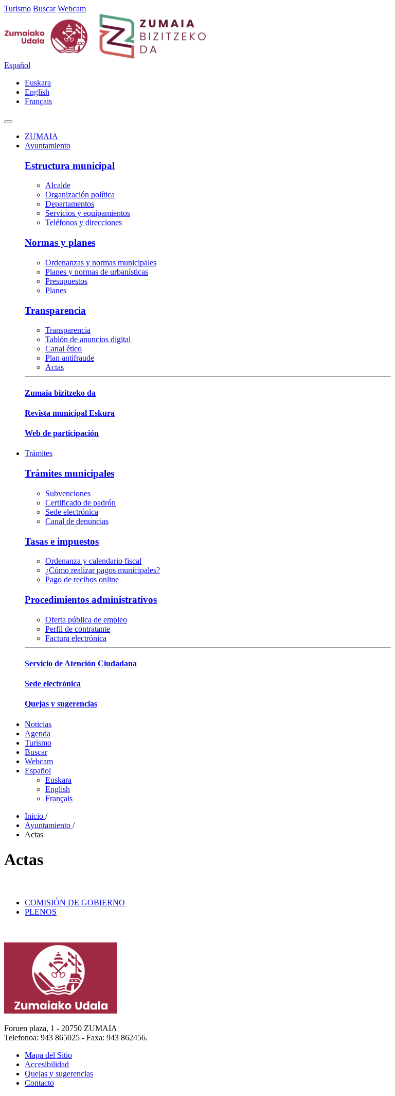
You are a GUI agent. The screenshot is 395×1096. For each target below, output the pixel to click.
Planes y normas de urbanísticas (96, 271)
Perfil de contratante (77, 629)
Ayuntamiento (49, 825)
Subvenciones (68, 493)
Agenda (37, 733)
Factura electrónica (75, 638)
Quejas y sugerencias (61, 703)
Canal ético (63, 348)
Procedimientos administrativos (91, 599)
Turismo (17, 8)
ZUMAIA (41, 136)
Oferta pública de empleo (86, 619)
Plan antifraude (69, 357)
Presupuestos (66, 281)
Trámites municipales (69, 473)
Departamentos (69, 203)
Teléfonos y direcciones (83, 222)
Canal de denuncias (77, 521)
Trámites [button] (38, 453)
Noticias (38, 724)
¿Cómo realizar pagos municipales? (102, 570)
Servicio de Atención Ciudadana (81, 663)
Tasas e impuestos (62, 541)
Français (38, 101)
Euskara (38, 82)
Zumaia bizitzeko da (60, 393)
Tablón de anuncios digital (88, 339)
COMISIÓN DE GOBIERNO (75, 902)
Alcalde (57, 185)
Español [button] (17, 65)
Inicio (35, 816)
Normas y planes (60, 242)
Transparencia (55, 310)
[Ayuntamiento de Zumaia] (105, 56)
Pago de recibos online (82, 579)
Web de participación (62, 433)
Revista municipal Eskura (70, 413)
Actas (54, 367)
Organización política (80, 194)
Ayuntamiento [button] (47, 145)
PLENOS (41, 911)
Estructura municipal (70, 165)
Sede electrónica (71, 512)
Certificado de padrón (80, 502)
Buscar (44, 8)
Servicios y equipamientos (87, 213)
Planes (55, 290)
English (37, 92)
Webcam (72, 8)
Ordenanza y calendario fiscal (93, 561)
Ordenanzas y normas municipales (100, 262)
